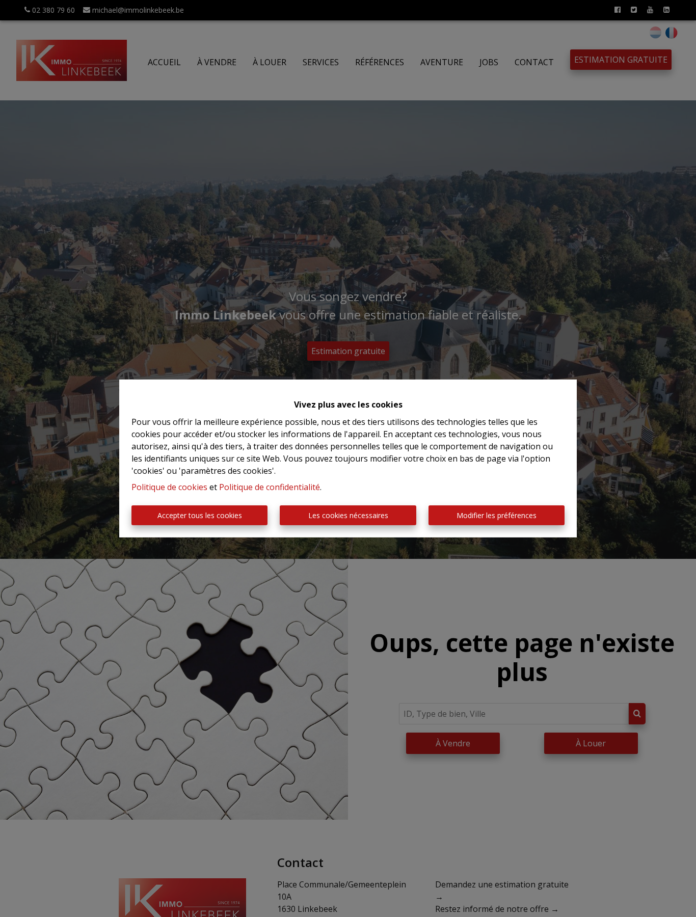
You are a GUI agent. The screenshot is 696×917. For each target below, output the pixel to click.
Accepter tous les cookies (199, 515)
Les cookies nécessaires (348, 515)
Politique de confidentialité (269, 487)
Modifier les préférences (497, 515)
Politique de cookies (169, 487)
